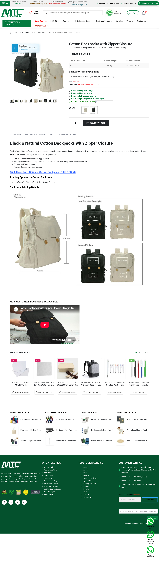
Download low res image (81, 93)
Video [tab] (52, 134)
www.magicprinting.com (38, 4)
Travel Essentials (24, 382)
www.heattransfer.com (57, 4)
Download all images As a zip (83, 96)
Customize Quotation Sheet (83, 101)
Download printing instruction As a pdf (87, 99)
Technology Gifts (50, 475)
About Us (86, 475)
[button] (10, 70)
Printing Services (82, 21)
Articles (119, 21)
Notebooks (97, 382)
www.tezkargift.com (79, 5)
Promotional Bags (51, 486)
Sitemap (86, 497)
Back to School (84, 84)
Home (85, 472)
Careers (86, 491)
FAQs (85, 478)
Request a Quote (97, 123)
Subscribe (150, 505)
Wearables (48, 483)
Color (72, 108)
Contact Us (141, 21)
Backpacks (95, 84)
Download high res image (82, 91)
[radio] (85, 110)
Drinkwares (48, 478)
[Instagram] (24, 507)
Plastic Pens (50, 382)
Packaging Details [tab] (67, 134)
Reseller (86, 494)
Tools (129, 21)
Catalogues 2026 (89, 489)
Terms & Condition (90, 483)
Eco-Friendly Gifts (122, 382)
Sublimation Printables (52, 494)
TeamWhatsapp (117, 12)
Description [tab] (15, 134)
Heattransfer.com (103, 21)
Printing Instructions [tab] (35, 134)
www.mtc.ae (19, 4)
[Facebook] (4, 507)
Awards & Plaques (51, 491)
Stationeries (48, 481)
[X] (10, 507)
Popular (66, 21)
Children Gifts (145, 382)
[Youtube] (17, 507)
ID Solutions (48, 500)
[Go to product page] (20, 368)
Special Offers (88, 486)
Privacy (86, 481)
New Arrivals (49, 472)
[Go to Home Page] (10, 32)
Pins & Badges (49, 497)
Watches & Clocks (51, 489)
